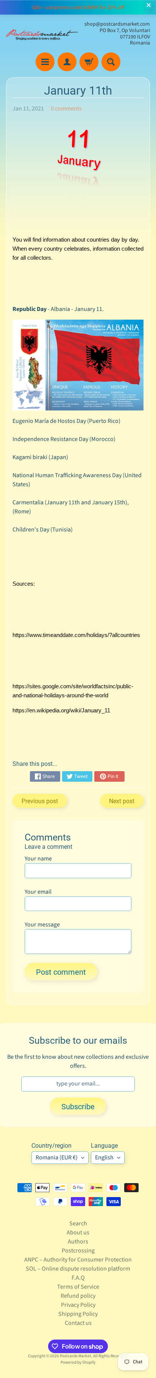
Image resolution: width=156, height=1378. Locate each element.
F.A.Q (78, 1278)
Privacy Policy (78, 1305)
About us (78, 1232)
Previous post (40, 801)
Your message (42, 924)
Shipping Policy (78, 1314)
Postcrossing (78, 1250)
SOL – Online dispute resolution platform (78, 1269)
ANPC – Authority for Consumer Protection (78, 1260)
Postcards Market (75, 1356)
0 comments (66, 108)
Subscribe (78, 1106)
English (104, 1157)
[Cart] (89, 61)
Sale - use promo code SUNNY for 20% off (78, 7)
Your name (38, 858)
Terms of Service (78, 1287)
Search (78, 1223)
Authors (78, 1241)
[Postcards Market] (42, 33)
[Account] (67, 61)
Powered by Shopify (78, 1362)
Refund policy (78, 1296)
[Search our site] (110, 61)
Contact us (78, 1323)
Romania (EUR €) (57, 1157)
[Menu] (45, 61)
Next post (121, 801)
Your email (38, 892)
